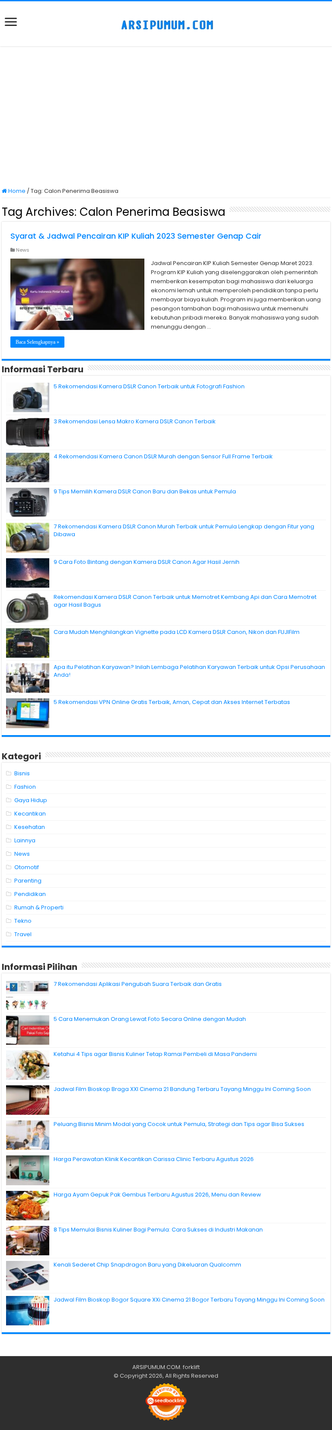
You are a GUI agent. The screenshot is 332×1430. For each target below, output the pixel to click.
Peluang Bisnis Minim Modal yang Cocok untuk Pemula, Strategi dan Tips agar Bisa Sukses (179, 1124)
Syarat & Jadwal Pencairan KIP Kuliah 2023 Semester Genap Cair (136, 235)
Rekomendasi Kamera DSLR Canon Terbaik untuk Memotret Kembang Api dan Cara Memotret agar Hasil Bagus (185, 601)
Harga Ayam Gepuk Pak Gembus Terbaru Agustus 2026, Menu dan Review (157, 1194)
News (22, 249)
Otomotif (26, 867)
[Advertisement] (166, 117)
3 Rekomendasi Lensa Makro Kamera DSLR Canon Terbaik (135, 421)
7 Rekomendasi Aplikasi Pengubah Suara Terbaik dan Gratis (138, 984)
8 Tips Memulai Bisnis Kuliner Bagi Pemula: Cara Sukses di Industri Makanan (158, 1229)
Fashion (25, 787)
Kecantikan (30, 813)
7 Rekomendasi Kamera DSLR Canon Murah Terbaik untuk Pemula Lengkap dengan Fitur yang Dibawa (184, 530)
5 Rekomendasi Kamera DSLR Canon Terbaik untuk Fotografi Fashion (149, 386)
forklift (191, 1367)
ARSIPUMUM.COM (156, 1367)
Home (16, 191)
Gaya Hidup (30, 800)
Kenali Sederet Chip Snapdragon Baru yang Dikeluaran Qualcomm (147, 1264)
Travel (23, 934)
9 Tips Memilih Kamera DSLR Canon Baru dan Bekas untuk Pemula (145, 491)
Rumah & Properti (39, 907)
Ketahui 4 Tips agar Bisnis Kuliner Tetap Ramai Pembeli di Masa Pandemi (155, 1054)
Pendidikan (30, 894)
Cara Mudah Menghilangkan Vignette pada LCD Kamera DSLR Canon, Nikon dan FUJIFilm (177, 632)
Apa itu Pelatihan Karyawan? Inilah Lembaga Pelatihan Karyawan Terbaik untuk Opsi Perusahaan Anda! (189, 671)
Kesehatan (29, 827)
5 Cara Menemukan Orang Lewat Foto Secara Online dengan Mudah (150, 1019)
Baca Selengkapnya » (37, 342)
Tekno (23, 921)
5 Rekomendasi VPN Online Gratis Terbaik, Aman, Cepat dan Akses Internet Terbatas (172, 702)
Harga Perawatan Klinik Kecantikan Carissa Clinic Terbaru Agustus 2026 (154, 1159)
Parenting (28, 881)
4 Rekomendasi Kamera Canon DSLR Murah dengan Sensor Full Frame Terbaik (163, 456)
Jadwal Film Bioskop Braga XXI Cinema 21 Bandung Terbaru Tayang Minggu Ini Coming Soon (182, 1089)
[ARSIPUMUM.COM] (166, 24)
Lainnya (24, 840)
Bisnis (22, 773)
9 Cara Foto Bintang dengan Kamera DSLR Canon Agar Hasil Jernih (146, 562)
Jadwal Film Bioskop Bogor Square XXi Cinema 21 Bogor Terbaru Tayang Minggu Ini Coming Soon (189, 1300)
